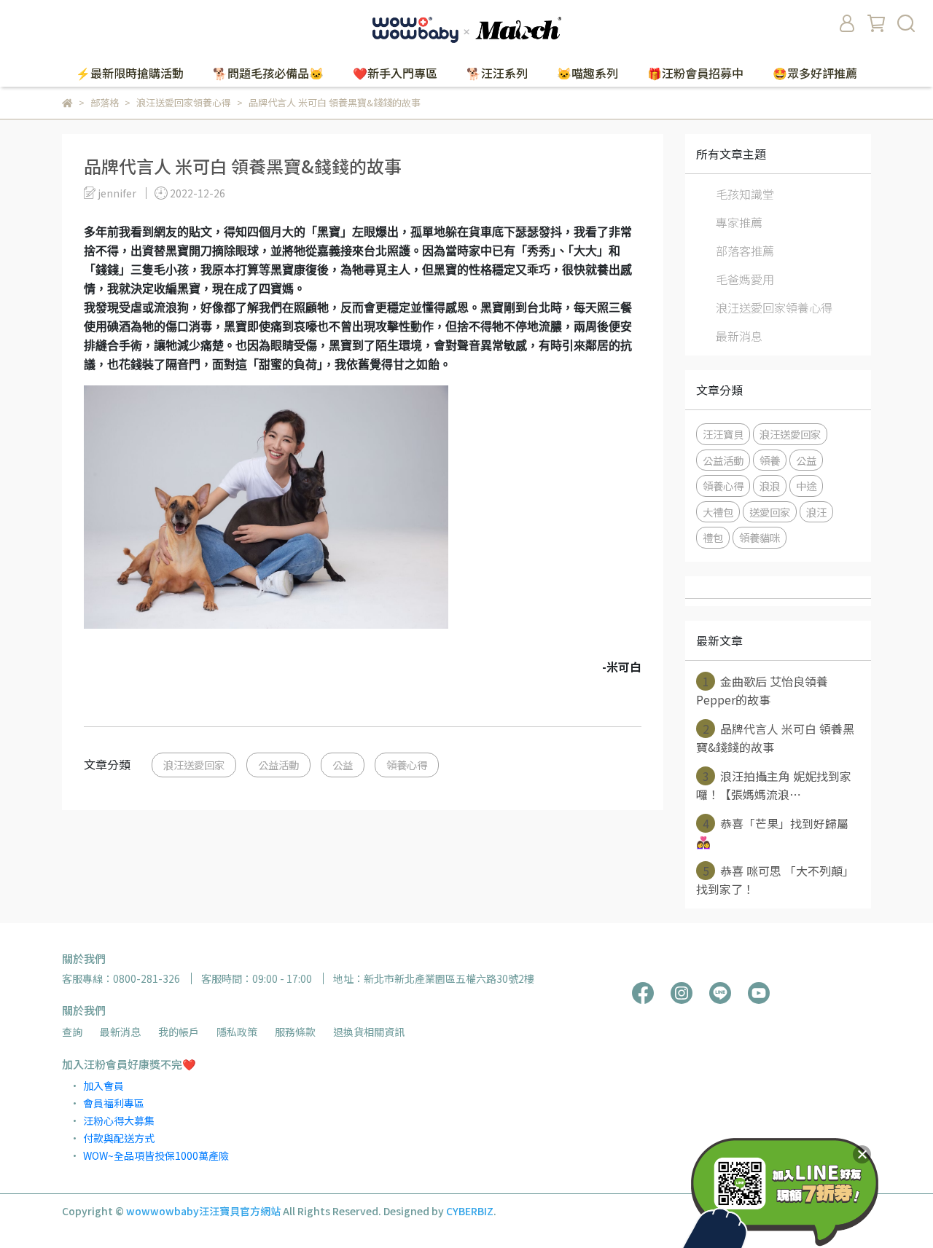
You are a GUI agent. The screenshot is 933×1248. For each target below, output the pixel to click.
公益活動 (278, 764)
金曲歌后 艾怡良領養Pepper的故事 (762, 690)
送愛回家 (769, 511)
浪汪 (816, 511)
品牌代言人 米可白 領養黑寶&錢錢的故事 (775, 738)
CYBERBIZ (469, 1211)
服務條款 (295, 1031)
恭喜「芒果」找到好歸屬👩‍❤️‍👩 (772, 832)
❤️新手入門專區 (395, 73)
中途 (806, 485)
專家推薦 (739, 222)
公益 (342, 764)
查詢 (72, 1031)
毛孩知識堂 (745, 194)
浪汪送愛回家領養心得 (774, 307)
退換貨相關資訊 (369, 1031)
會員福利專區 (113, 1103)
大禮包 (718, 511)
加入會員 (103, 1085)
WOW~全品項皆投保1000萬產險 (156, 1155)
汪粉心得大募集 (119, 1120)
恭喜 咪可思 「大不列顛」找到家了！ (775, 880)
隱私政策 (236, 1031)
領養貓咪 (759, 537)
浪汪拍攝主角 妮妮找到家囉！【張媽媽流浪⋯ (773, 785)
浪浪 (770, 485)
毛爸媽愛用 (745, 279)
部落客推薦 (745, 250)
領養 (770, 460)
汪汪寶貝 (723, 433)
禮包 (713, 537)
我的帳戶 (178, 1031)
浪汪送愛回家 (194, 764)
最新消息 (739, 336)
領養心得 (406, 764)
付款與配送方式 (119, 1138)
